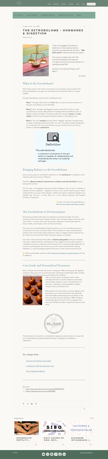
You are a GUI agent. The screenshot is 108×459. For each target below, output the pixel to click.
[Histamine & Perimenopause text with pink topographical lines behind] (81, 428)
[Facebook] (60, 454)
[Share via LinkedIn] (32, 404)
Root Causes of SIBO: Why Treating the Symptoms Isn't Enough (54, 439)
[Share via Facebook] (23, 404)
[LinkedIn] (64, 454)
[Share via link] (36, 404)
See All (92, 418)
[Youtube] (43, 454)
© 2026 (15, 452)
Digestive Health (65, 15)
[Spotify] (51, 454)
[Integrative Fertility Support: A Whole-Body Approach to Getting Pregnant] (26, 428)
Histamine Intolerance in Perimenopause (81, 439)
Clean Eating (32, 15)
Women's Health (48, 15)
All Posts (18, 15)
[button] (77, 4)
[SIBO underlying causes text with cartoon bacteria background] (54, 428)
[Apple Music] (56, 454)
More (79, 15)
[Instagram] (47, 454)
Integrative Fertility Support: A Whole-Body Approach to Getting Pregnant (24, 439)
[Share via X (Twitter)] (28, 404)
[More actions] (84, 26)
